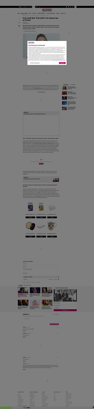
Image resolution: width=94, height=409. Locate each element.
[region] (47, 53)
